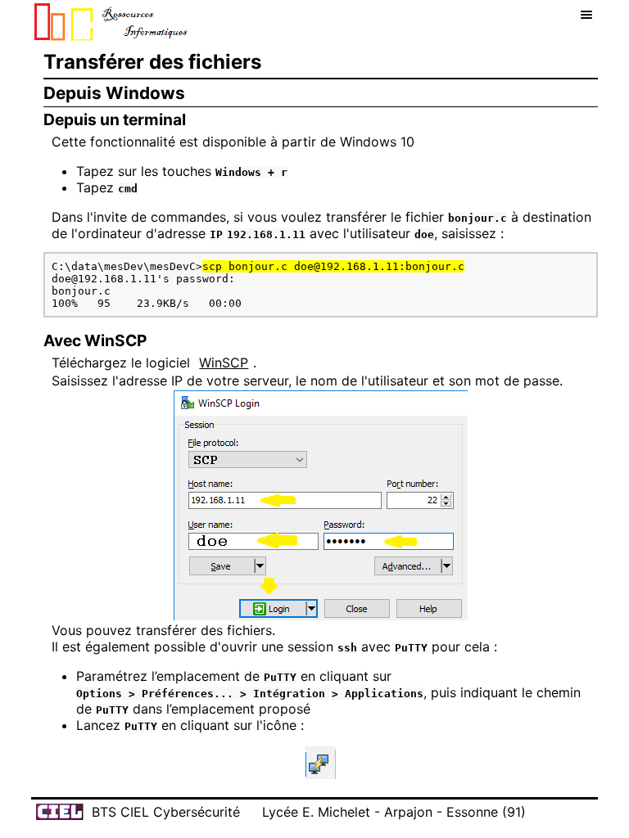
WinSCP (223, 362)
